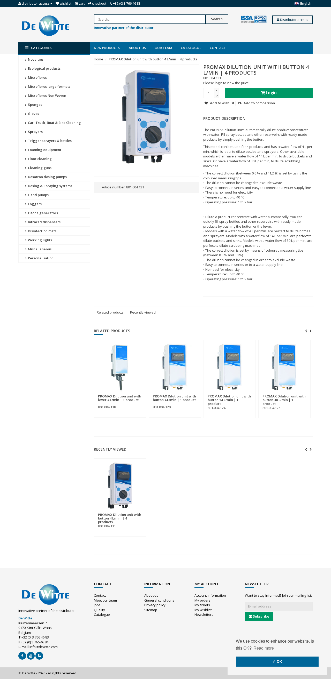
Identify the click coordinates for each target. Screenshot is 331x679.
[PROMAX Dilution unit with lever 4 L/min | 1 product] (120, 367)
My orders (202, 600)
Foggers (34, 204)
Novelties (35, 59)
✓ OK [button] (277, 661)
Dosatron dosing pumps (47, 176)
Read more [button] (263, 648)
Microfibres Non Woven (46, 95)
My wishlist (203, 610)
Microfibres (37, 77)
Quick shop (109, 393)
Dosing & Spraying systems (49, 185)
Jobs (97, 605)
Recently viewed (143, 312)
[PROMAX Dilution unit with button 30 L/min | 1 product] (284, 367)
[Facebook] (22, 656)
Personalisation (40, 258)
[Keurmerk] (254, 19)
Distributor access (293, 19)
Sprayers (35, 131)
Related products (110, 312)
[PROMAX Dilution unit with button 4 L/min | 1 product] (174, 367)
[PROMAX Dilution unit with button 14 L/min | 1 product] (229, 367)
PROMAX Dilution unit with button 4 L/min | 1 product (174, 398)
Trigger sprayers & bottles (49, 140)
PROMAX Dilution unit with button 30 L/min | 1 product (284, 400)
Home (98, 59)
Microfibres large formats (48, 86)
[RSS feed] (39, 656)
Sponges (34, 104)
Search (217, 19)
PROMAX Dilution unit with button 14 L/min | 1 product (229, 400)
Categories (41, 47)
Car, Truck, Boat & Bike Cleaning (54, 122)
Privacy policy (155, 605)
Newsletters (203, 614)
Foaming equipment (44, 149)
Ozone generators (42, 213)
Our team (163, 47)
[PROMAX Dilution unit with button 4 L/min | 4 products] (120, 485)
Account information (210, 595)
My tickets (202, 605)
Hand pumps (38, 195)
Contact (218, 47)
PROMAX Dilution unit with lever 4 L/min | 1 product (119, 398)
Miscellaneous (39, 249)
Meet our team (105, 600)
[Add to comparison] (140, 393)
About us (137, 47)
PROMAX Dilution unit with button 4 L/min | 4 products (153, 59)
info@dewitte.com (43, 646)
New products (107, 47)
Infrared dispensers (44, 222)
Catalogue (191, 47)
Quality (99, 610)
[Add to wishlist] (130, 393)
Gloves (33, 113)
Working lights (39, 240)
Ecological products (44, 68)
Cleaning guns (39, 167)
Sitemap (150, 610)
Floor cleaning (39, 158)
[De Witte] (45, 25)
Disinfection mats (41, 231)
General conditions (159, 600)
